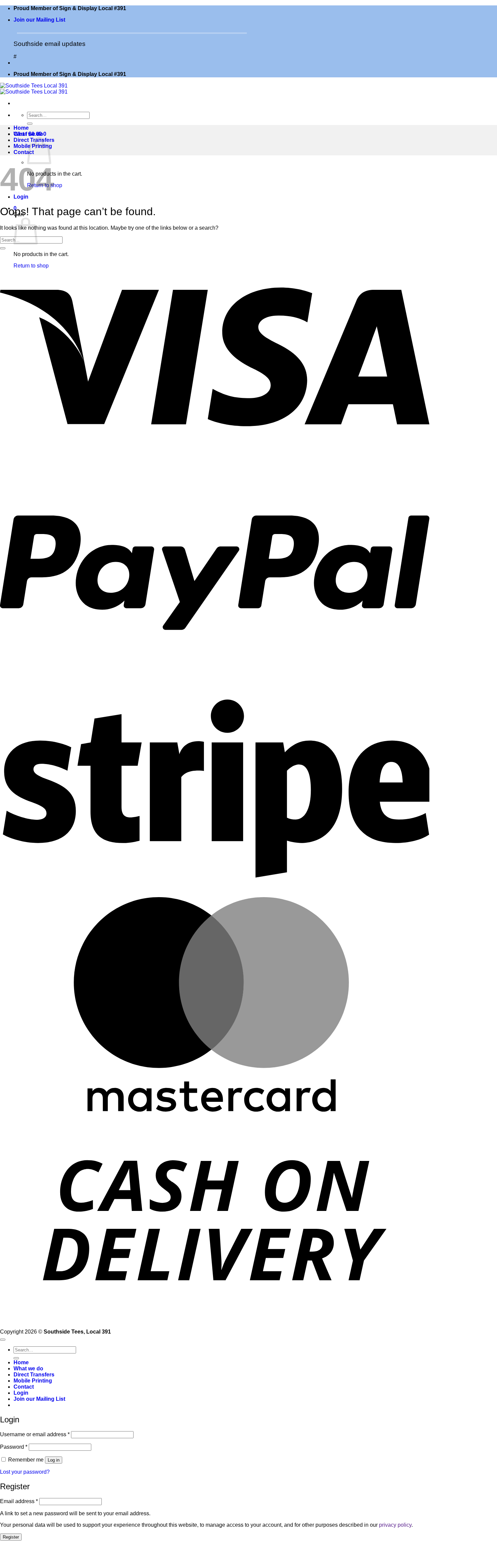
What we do (28, 134)
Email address (19, 1501)
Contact (24, 152)
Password (13, 1447)
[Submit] (29, 124)
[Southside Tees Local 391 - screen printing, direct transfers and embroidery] (34, 89)
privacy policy (395, 1525)
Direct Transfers (34, 1374)
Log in (54, 1460)
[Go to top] (2, 1340)
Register (11, 1537)
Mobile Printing (33, 1381)
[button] (39, 20)
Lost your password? (25, 1472)
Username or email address (35, 1434)
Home (21, 128)
